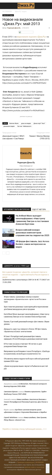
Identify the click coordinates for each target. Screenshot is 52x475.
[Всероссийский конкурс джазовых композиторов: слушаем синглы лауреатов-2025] (8, 233)
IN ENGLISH (40, 462)
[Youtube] (34, 198)
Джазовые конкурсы (6, 235)
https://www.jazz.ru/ (26, 166)
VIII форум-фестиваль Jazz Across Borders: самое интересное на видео (32, 244)
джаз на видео (26, 123)
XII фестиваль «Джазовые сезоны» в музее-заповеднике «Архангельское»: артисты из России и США (25, 299)
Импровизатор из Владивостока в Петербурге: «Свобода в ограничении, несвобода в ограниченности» (27, 352)
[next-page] (7, 253)
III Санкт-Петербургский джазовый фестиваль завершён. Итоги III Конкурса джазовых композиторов (25, 337)
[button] (4, 6)
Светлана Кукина (11, 391)
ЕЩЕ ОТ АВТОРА (39, 209)
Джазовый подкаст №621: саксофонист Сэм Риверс (13, 137)
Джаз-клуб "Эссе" (39, 123)
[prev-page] (3, 253)
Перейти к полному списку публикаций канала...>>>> (24, 429)
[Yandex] (29, 198)
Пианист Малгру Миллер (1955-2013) (39, 137)
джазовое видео (9, 126)
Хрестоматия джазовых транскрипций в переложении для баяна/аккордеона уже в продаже (26, 308)
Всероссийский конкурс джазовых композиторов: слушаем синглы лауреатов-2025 (32, 233)
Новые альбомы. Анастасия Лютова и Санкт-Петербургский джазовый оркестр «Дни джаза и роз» (26, 401)
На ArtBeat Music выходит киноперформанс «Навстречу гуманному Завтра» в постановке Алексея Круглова (26, 315)
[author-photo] (26, 159)
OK (48, 468)
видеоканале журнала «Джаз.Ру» (31, 37)
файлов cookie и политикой (34, 467)
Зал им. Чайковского (24, 126)
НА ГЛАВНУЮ (7, 11)
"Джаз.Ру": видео (20, 11)
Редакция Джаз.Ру (13, 28)
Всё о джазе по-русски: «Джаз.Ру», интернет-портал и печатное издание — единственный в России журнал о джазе (25, 274)
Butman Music (14, 123)
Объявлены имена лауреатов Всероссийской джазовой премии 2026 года (26, 360)
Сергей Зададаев (10, 417)
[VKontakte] (24, 198)
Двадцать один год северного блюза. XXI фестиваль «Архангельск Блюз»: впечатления (25, 330)
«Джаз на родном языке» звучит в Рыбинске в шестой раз (26, 367)
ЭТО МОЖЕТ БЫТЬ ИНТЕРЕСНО (17, 209)
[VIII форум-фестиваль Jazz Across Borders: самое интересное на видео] (8, 244)
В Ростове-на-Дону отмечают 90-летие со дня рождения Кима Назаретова (23, 345)
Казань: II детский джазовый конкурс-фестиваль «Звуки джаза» (26, 323)
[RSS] (18, 198)
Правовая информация (25, 462)
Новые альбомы (8, 221)
